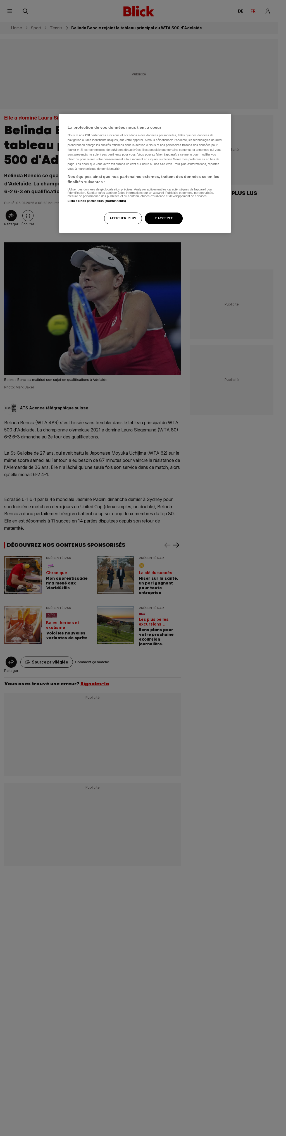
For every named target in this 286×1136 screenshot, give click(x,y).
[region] (145, 173)
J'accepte (163, 218)
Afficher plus (122, 218)
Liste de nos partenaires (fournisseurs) (97, 200)
